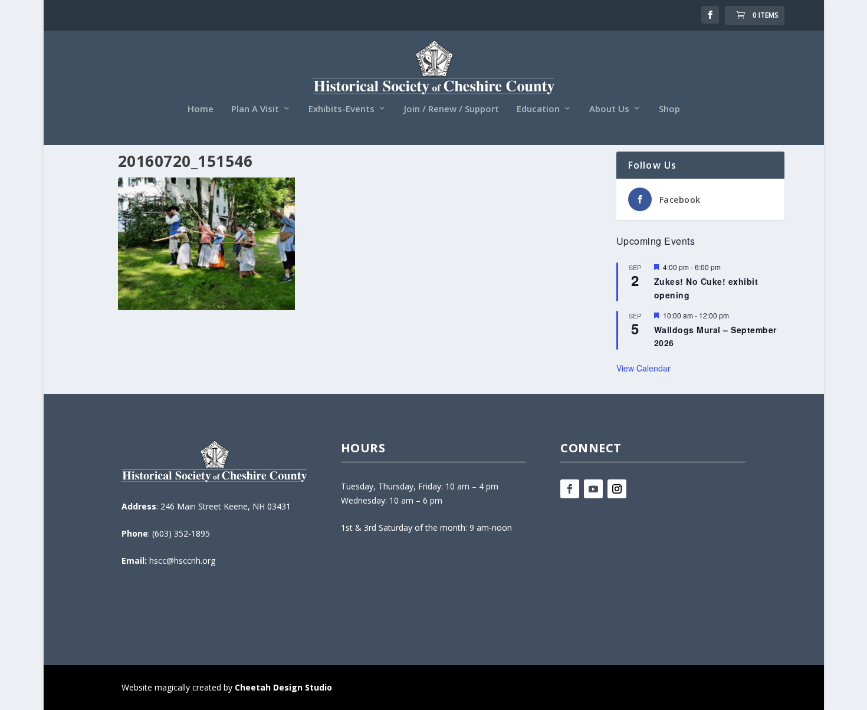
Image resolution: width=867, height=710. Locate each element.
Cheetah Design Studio (283, 687)
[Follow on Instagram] (616, 488)
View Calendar (643, 368)
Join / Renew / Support (451, 109)
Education (538, 109)
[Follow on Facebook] (569, 488)
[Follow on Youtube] (593, 488)
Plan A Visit (255, 109)
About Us (609, 109)
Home (201, 109)
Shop (669, 109)
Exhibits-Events (341, 109)
